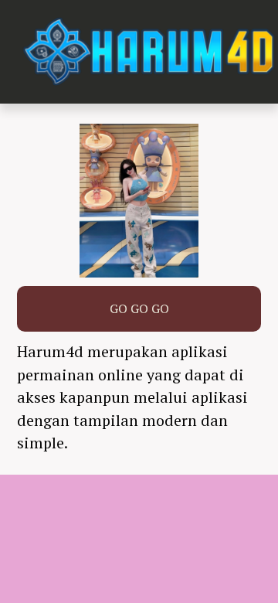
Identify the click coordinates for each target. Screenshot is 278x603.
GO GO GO (139, 308)
